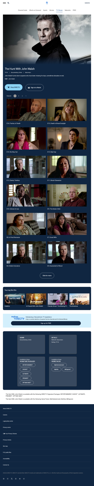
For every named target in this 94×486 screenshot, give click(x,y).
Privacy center (7, 427)
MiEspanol (67, 369)
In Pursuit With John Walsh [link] (34, 306)
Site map (5, 446)
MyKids (56, 369)
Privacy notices (7, 440)
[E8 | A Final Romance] (26, 224)
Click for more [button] (47, 276)
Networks (67, 10)
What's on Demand (35, 10)
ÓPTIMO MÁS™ (27, 382)
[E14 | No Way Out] (26, 138)
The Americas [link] (73, 306)
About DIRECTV (7, 408)
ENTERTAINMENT (28, 365)
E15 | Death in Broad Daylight (56, 123)
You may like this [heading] (10, 290)
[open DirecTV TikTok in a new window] (24, 478)
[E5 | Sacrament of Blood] (67, 252)
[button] (4, 2)
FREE (74, 10)
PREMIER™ (26, 378)
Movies (51, 10)
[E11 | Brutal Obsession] (67, 167)
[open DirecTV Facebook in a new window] (7, 478)
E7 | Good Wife (52, 237)
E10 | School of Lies (13, 209)
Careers (5, 415)
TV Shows (59, 10)
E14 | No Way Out (12, 152)
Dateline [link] (7, 306)
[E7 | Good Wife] (67, 224)
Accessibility (6, 458)
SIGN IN (87, 3)
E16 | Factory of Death (13, 123)
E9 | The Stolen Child (53, 209)
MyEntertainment (59, 365)
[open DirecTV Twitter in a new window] (11, 478)
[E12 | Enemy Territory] (26, 167)
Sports (45, 10)
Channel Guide (22, 10)
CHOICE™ (25, 369)
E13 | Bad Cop (51, 152)
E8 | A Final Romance (13, 237)
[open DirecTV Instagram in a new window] (16, 478)
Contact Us (6, 465)
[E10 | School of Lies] (26, 195)
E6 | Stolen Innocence (13, 266)
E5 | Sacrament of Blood (54, 266)
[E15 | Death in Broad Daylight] (67, 110)
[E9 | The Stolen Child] (67, 195)
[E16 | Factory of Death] (26, 110)
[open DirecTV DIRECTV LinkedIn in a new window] (3, 478)
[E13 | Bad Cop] (67, 138)
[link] (15, 299)
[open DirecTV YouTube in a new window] (20, 478)
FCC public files (7, 452)
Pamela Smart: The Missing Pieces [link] (58, 306)
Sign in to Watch (36, 88)
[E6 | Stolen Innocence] (26, 252)
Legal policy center (8, 421)
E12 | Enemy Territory (13, 180)
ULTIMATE (25, 374)
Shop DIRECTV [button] (15, 87)
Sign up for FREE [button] (46, 323)
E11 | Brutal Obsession (54, 180)
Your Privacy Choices (11, 433)
